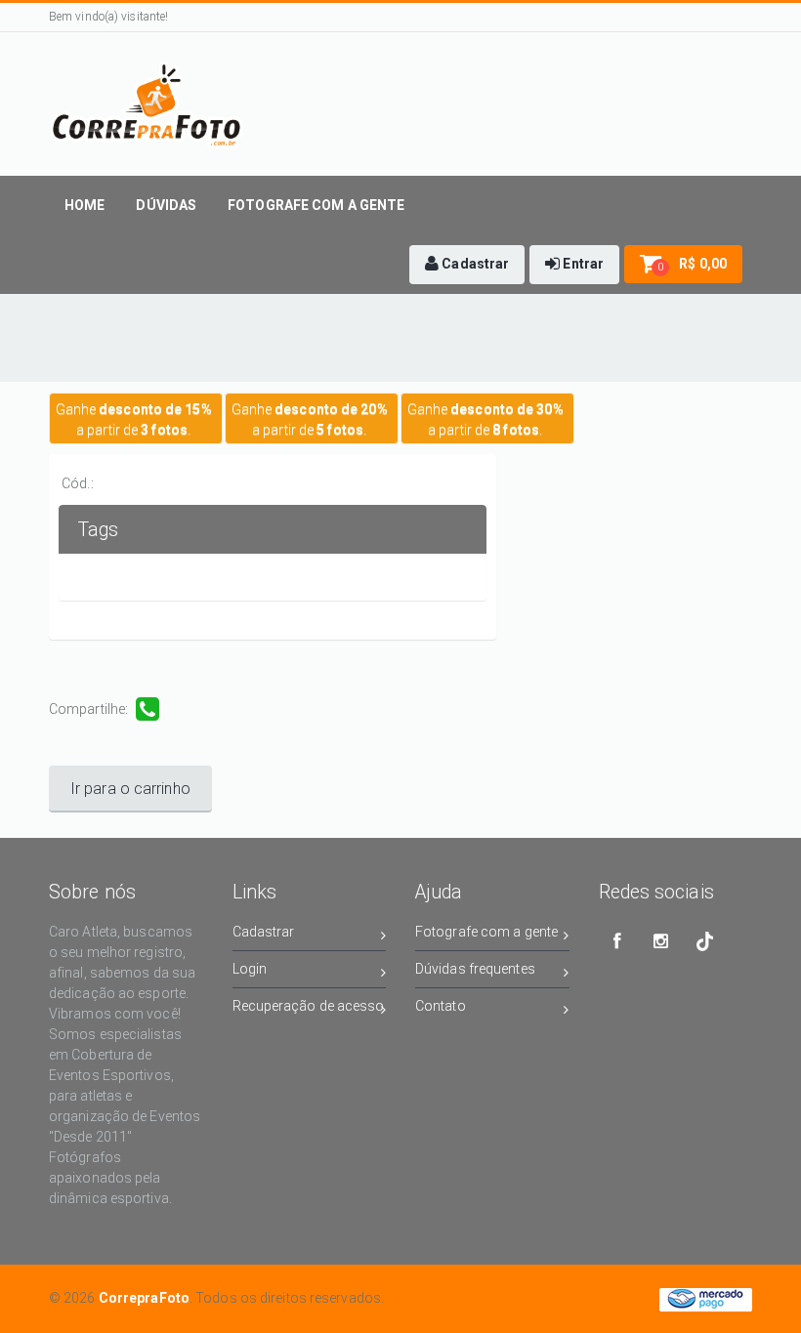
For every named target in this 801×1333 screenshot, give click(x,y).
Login (250, 969)
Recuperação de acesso (308, 1006)
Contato (440, 1006)
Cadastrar (263, 931)
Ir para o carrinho (130, 788)
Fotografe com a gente (486, 931)
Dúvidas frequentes (475, 969)
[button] (467, 264)
